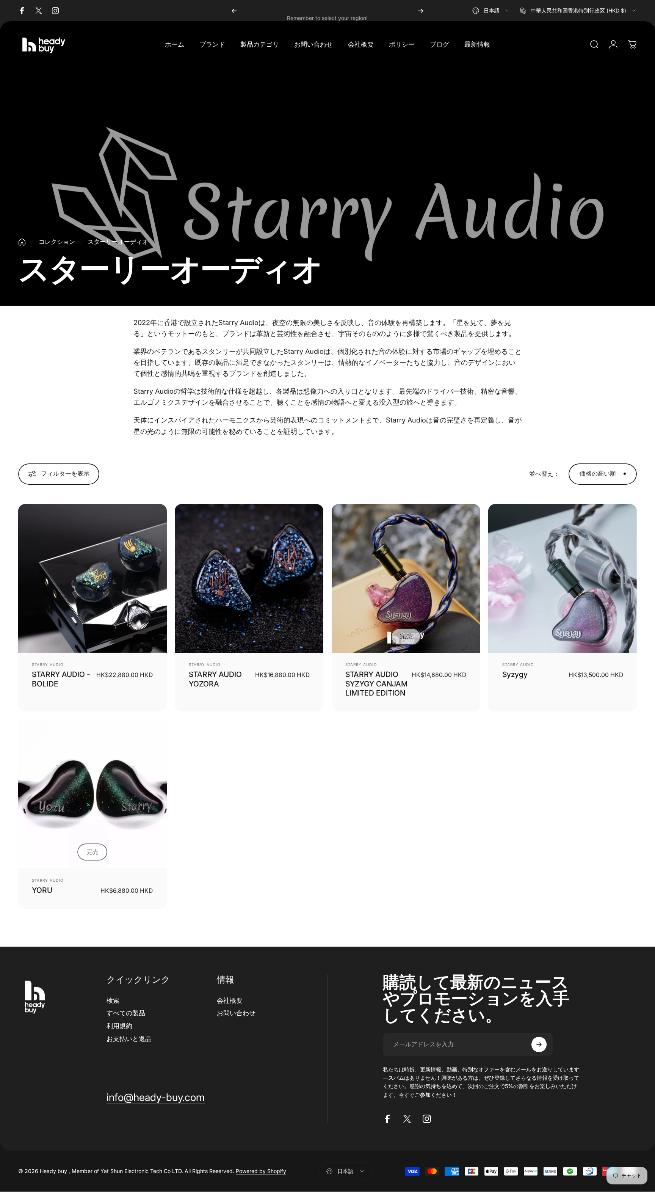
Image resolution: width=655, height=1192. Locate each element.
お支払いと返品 (129, 1039)
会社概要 (230, 1000)
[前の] (234, 10)
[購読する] (539, 1044)
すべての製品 (126, 1013)
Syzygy (515, 674)
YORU (42, 890)
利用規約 (119, 1026)
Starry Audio (48, 664)
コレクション (57, 241)
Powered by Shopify (261, 1171)
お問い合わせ (236, 1013)
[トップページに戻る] (22, 242)
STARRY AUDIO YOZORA (215, 679)
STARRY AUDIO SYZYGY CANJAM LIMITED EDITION (376, 683)
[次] (420, 10)
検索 (113, 1000)
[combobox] (491, 10)
